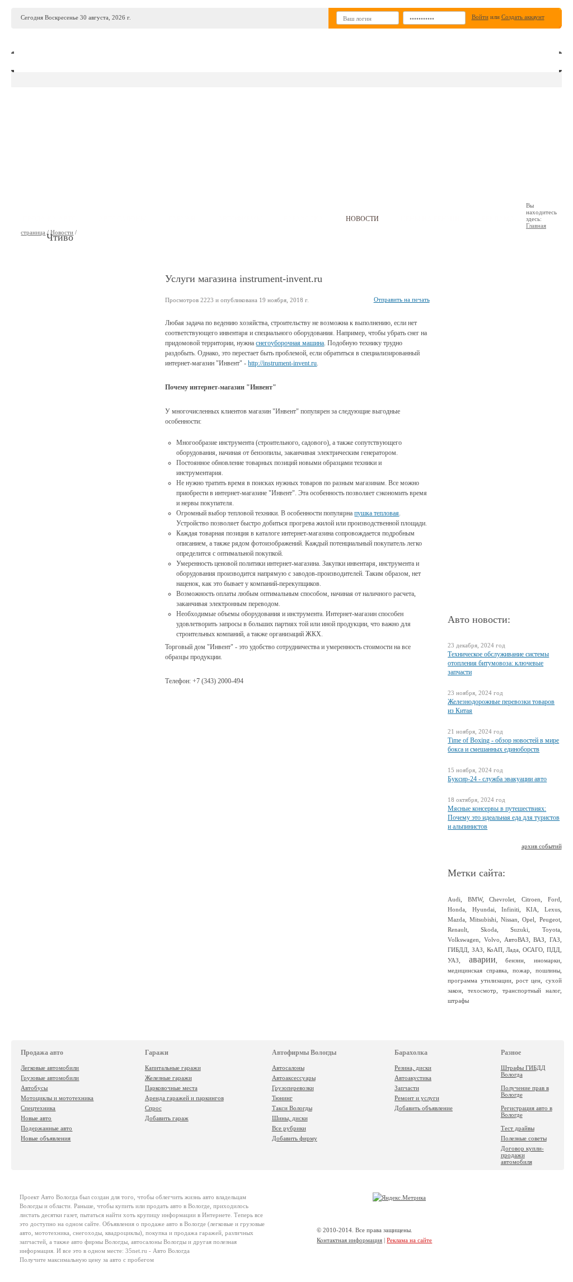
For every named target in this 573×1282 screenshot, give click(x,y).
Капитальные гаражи (173, 1067)
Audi (454, 899)
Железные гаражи (168, 1077)
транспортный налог (531, 990)
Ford (554, 899)
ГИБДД (458, 949)
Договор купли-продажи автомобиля (522, 1155)
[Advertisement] (375, 123)
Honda (456, 909)
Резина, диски (412, 1067)
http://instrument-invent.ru (282, 363)
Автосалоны (288, 1067)
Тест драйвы (517, 1128)
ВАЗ (538, 939)
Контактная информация (349, 1240)
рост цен (528, 980)
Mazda (456, 919)
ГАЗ (554, 939)
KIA (531, 909)
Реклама (498, 219)
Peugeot (549, 919)
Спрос (153, 1108)
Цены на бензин (430, 219)
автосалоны (122, 219)
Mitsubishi (482, 919)
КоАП (494, 949)
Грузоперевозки (293, 1087)
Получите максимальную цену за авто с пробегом (87, 1259)
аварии (482, 959)
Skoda (489, 929)
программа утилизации (479, 980)
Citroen (531, 899)
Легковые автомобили (50, 1067)
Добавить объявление (423, 1108)
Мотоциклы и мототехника (57, 1098)
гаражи (182, 219)
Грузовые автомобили (50, 1077)
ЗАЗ (477, 949)
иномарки (547, 960)
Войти (480, 16)
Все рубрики (289, 1128)
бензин (514, 960)
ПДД (553, 949)
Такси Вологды (292, 1108)
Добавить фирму (294, 1138)
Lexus (552, 909)
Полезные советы (524, 1138)
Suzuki (519, 929)
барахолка (303, 219)
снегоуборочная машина (290, 343)
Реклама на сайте (409, 1240)
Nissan (509, 919)
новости (362, 219)
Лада (512, 949)
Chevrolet (501, 899)
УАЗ (453, 960)
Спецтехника (38, 1108)
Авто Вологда (59, 1197)
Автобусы (34, 1087)
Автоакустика (412, 1077)
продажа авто (49, 219)
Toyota (551, 929)
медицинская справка (477, 970)
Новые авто (36, 1118)
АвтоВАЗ (516, 939)
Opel (528, 919)
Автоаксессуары (294, 1077)
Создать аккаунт (522, 16)
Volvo (492, 939)
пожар (521, 970)
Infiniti (510, 909)
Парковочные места (171, 1087)
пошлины (548, 970)
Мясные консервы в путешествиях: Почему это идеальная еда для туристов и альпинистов (504, 817)
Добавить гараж (167, 1118)
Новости (61, 232)
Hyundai (483, 909)
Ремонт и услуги (416, 1098)
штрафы (458, 1000)
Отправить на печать (402, 299)
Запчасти (406, 1087)
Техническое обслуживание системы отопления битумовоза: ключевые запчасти (498, 663)
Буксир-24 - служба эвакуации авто (497, 779)
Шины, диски (290, 1118)
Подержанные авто (46, 1128)
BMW (475, 899)
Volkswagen (463, 939)
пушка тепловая (376, 513)
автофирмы (240, 219)
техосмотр (482, 990)
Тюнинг (282, 1098)
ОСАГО (533, 949)
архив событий (541, 846)
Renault (457, 929)
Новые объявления (46, 1138)
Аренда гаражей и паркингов (184, 1098)
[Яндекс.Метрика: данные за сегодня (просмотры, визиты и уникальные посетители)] (399, 1197)
